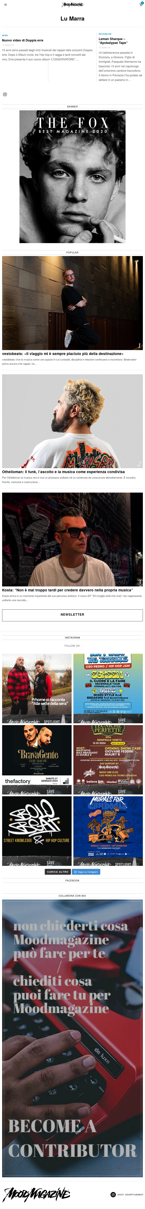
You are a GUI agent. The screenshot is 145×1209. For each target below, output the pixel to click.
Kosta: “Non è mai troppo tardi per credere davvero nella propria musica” (67, 590)
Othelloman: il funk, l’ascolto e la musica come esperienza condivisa (63, 472)
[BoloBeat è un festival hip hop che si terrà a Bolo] (37, 831)
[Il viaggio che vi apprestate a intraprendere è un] (108, 831)
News (5, 35)
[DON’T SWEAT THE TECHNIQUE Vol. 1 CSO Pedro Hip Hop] (108, 688)
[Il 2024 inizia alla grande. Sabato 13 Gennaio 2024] (108, 760)
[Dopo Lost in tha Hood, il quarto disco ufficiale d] (37, 688)
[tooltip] (5, 94)
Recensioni (105, 34)
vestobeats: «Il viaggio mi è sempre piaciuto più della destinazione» (63, 353)
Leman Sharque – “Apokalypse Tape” (113, 41)
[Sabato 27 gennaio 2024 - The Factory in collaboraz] (37, 760)
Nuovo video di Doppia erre (22, 40)
